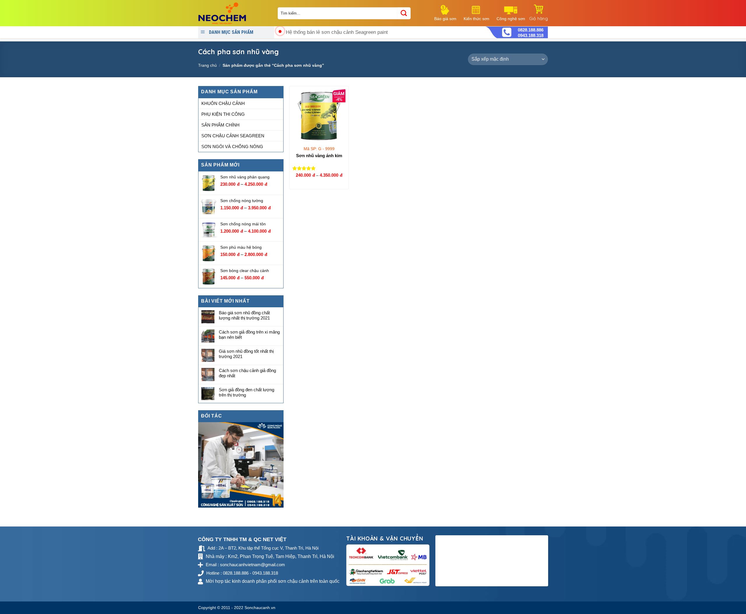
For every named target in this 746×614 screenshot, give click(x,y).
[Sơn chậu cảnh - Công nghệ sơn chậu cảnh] (233, 13)
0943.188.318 (530, 35)
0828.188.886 (530, 30)
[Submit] (404, 13)
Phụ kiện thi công (223, 114)
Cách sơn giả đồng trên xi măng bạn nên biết (249, 334)
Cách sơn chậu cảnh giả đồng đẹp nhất (247, 373)
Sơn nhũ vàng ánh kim (319, 155)
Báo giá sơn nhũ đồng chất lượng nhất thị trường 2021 (244, 315)
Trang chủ (207, 65)
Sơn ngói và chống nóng (232, 146)
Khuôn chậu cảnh (223, 103)
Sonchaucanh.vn (259, 607)
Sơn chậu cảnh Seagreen (232, 135)
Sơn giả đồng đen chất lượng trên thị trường (246, 392)
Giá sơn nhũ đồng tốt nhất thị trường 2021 (246, 354)
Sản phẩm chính (220, 124)
